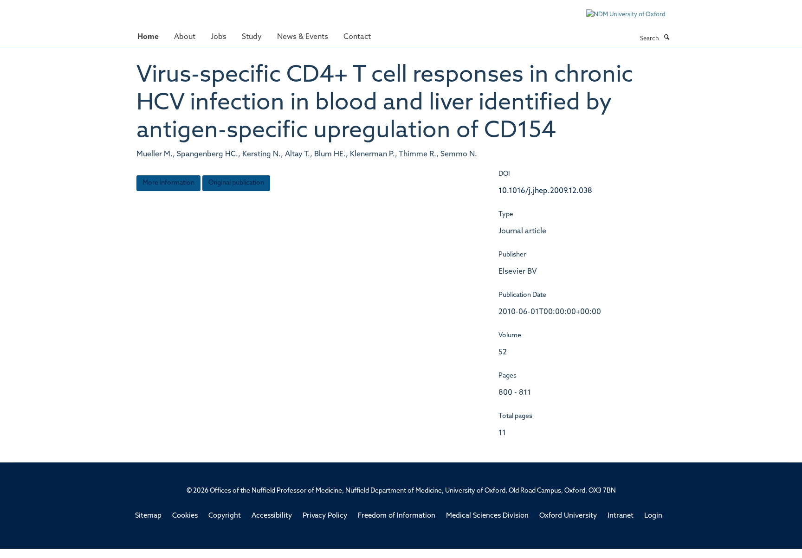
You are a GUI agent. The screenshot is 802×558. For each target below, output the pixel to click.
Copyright (224, 516)
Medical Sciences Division (487, 516)
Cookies (185, 516)
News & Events (302, 37)
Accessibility (272, 516)
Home (148, 37)
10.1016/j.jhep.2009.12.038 (545, 191)
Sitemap (148, 516)
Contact (357, 37)
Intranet (621, 516)
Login (653, 516)
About (184, 37)
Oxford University (568, 516)
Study (252, 37)
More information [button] (168, 183)
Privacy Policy (325, 516)
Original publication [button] (236, 183)
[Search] (666, 38)
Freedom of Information (396, 516)
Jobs (218, 37)
